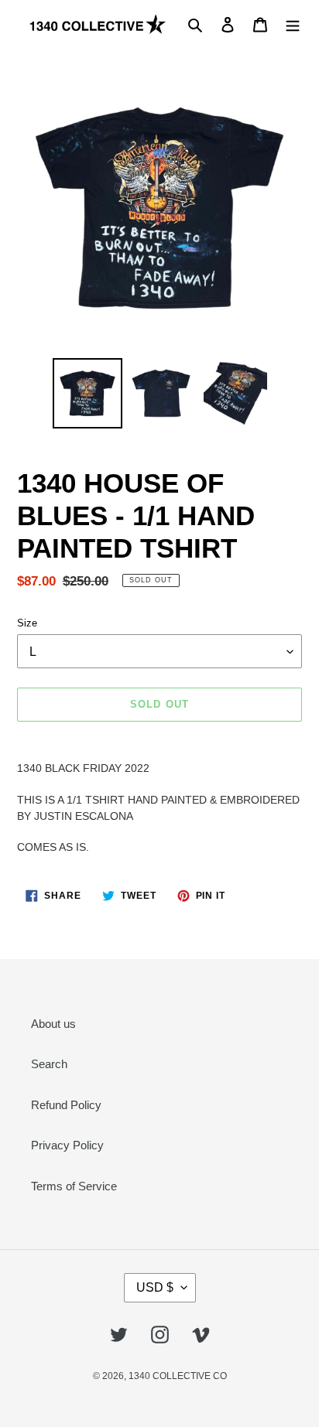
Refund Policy (66, 1104)
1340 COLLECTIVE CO (178, 1376)
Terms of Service (74, 1186)
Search (49, 1063)
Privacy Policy (67, 1145)
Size (27, 623)
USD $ (154, 1287)
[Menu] (292, 24)
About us (53, 1023)
